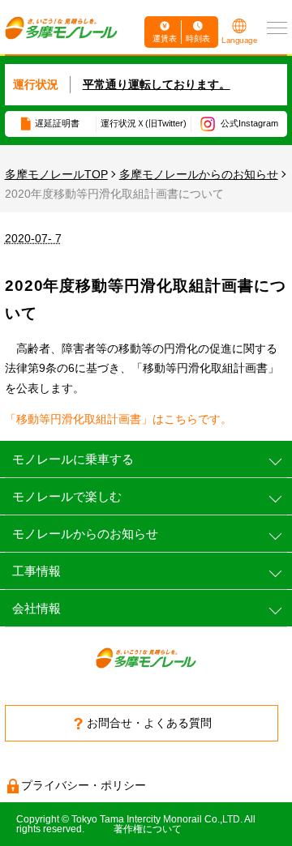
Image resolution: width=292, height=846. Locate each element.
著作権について (148, 829)
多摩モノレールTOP (56, 174)
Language (239, 40)
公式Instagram (249, 123)
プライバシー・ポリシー (83, 785)
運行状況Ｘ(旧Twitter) (144, 123)
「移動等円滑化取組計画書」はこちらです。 (118, 418)
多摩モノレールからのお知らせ (198, 174)
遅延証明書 (57, 123)
